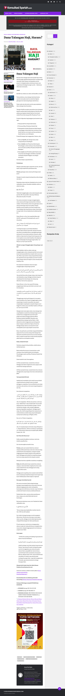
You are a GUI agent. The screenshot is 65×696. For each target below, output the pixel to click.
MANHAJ (50, 184)
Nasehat (51, 60)
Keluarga (52, 162)
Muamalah (22, 34)
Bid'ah (51, 187)
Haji (51, 110)
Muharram (53, 122)
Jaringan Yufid (44, 13)
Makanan (53, 119)
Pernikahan (52, 156)
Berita (49, 72)
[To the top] (59, 688)
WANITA (50, 215)
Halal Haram (7, 34)
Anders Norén (11, 693)
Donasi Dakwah (18, 13)
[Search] (60, 2)
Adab (51, 54)
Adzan (52, 98)
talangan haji (20, 660)
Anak (52, 159)
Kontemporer (15, 34)
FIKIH (49, 89)
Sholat (52, 134)
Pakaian (52, 125)
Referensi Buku (53, 178)
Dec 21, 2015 (20, 41)
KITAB (49, 172)
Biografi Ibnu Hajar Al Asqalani (30, 601)
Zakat (52, 140)
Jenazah (52, 113)
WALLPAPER (51, 212)
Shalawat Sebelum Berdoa (24, 599)
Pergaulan (52, 63)
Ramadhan (52, 169)
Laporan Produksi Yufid (31, 13)
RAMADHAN (51, 206)
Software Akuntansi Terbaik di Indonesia (32, 579)
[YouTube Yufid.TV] (48, 2)
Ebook (51, 80)
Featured (50, 86)
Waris (52, 137)
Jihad (52, 116)
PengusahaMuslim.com (29, 678)
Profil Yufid (8, 13)
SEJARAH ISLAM (52, 209)
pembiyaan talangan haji (31, 658)
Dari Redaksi (52, 200)
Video (51, 83)
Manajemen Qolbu (54, 56)
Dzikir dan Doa (54, 107)
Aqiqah (52, 101)
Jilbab (51, 221)
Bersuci (52, 104)
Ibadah (51, 95)
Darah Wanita (53, 218)
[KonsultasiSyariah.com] (32, 7)
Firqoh (51, 190)
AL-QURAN (51, 66)
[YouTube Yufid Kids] (54, 2)
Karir (51, 224)
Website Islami (51, 227)
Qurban (52, 131)
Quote (49, 203)
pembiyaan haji (20, 658)
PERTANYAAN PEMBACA (54, 196)
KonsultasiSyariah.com (29, 679)
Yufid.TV (38, 679)
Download (50, 78)
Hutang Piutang (54, 153)
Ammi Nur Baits (12, 41)
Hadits (51, 175)
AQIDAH (50, 69)
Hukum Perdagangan (55, 149)
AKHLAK (50, 51)
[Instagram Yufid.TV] (57, 2)
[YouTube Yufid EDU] (51, 2)
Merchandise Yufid (52, 193)
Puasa (52, 128)
